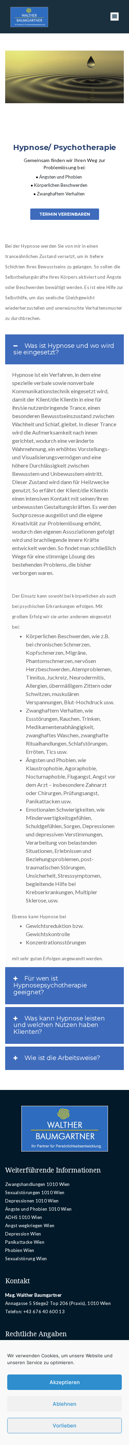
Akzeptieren (65, 1382)
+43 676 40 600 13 (44, 1311)
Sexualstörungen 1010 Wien (35, 1192)
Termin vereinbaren (64, 214)
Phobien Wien (19, 1250)
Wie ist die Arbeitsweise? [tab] (61, 1058)
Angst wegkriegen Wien (29, 1225)
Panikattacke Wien (24, 1242)
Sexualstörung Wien (26, 1258)
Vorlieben (64, 1425)
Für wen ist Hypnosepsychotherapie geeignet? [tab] (50, 985)
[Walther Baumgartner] (29, 16)
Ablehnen (64, 1404)
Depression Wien (23, 1234)
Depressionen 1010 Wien (32, 1200)
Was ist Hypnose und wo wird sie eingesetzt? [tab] (63, 349)
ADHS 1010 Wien (23, 1217)
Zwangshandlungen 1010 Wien (37, 1184)
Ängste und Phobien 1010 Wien (38, 1209)
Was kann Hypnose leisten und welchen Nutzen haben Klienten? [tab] (59, 1025)
